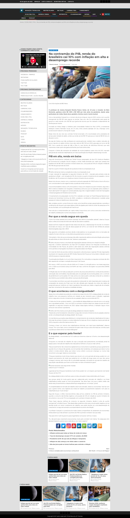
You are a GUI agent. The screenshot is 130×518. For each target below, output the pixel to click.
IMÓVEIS (87, 14)
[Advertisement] (65, 35)
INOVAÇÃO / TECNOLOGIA (32, 10)
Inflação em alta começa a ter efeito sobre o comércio (67, 441)
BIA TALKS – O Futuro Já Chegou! (99, 449)
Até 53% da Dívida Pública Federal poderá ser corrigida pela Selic (78, 476)
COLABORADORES (75, 14)
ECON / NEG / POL (30, 14)
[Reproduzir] (22, 67)
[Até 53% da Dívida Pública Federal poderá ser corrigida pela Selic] (79, 465)
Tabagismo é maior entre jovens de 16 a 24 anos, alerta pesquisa (99, 476)
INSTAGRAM (24, 77)
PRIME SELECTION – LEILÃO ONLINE (32, 96)
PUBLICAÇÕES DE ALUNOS (29, 80)
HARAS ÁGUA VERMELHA (28, 93)
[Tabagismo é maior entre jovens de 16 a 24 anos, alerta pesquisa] (100, 465)
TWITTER (24, 83)
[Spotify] (84, 425)
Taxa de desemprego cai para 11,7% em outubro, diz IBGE (68, 436)
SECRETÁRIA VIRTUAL (60, 1)
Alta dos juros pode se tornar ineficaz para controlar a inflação (70, 444)
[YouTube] (73, 425)
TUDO (54, 14)
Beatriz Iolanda (54, 64)
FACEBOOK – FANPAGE (28, 74)
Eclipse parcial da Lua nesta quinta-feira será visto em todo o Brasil (58, 476)
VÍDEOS (23, 18)
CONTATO (71, 1)
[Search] (100, 14)
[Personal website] (94, 425)
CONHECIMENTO (84, 10)
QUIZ (94, 14)
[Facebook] (58, 425)
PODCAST (32, 18)
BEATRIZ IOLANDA (48, 10)
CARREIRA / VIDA (71, 10)
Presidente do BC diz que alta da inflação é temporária (68, 438)
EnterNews (70, 516)
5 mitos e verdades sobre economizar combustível (64, 449)
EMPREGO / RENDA (43, 14)
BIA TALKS (60, 10)
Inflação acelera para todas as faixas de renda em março (68, 433)
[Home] (21, 10)
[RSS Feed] (99, 425)
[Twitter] (63, 425)
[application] (33, 60)
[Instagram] (68, 425)
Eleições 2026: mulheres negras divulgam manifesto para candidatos (98, 505)
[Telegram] (89, 425)
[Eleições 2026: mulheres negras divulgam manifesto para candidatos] (99, 493)
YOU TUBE (24, 86)
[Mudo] (41, 67)
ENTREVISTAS (63, 14)
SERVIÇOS (37, 1)
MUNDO (23, 131)
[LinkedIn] (79, 425)
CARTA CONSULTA (47, 1)
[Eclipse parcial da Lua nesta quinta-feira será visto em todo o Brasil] (58, 465)
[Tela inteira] (44, 67)
